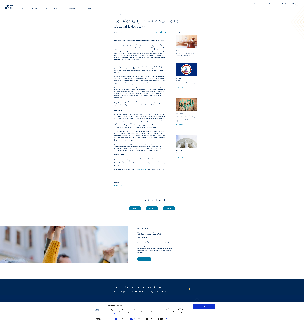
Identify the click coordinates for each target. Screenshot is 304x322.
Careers (262, 4)
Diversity (256, 4)
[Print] (161, 32)
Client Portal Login (286, 4)
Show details (169, 319)
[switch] (132, 319)
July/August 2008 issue (140, 169)
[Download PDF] (157, 32)
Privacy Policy (114, 313)
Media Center (269, 4)
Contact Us (277, 4)
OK (204, 306)
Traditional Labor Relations (121, 186)
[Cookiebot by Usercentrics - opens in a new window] (97, 319)
